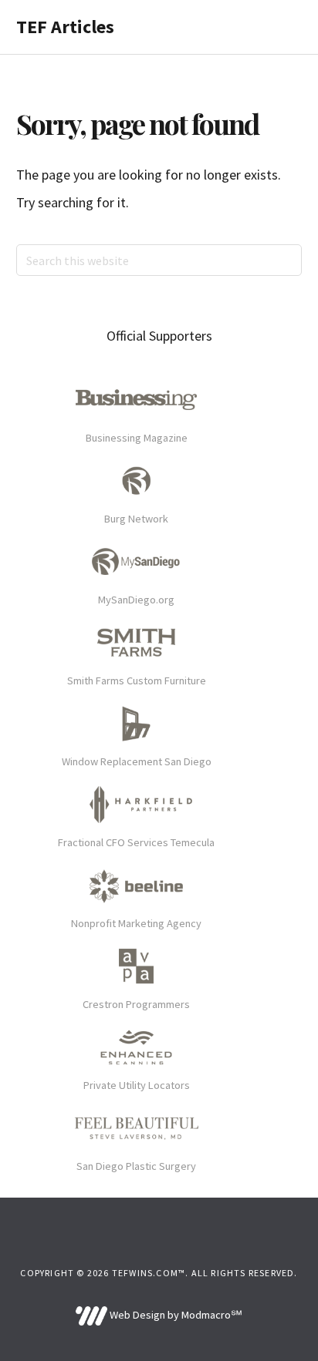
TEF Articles (65, 27)
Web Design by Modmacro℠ (174, 1315)
